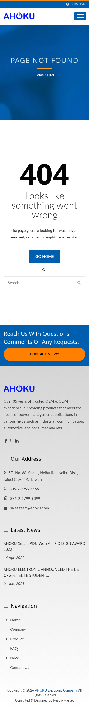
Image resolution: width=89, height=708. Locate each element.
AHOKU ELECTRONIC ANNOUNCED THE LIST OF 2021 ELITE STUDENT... (42, 572)
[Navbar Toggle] (80, 16)
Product (17, 639)
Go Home (44, 256)
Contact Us (19, 668)
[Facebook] (6, 441)
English (78, 4)
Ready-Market (63, 700)
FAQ (14, 649)
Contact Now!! (44, 354)
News (15, 658)
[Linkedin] (17, 441)
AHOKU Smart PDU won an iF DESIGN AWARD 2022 (44, 546)
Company (18, 629)
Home (39, 75)
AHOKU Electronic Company (56, 690)
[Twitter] (11, 441)
